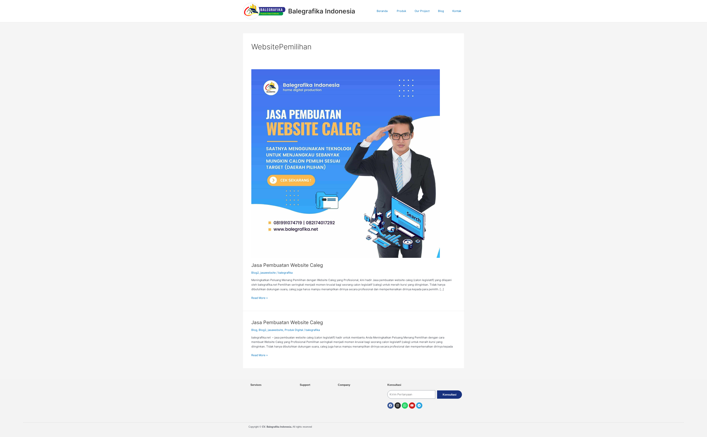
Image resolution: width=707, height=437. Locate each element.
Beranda (382, 11)
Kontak (456, 11)
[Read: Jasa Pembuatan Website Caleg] (345, 163)
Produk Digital (294, 330)
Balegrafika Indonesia (321, 11)
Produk (400, 11)
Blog (440, 11)
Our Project (422, 11)
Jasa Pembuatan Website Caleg (287, 265)
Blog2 (255, 272)
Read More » (259, 298)
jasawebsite (268, 272)
